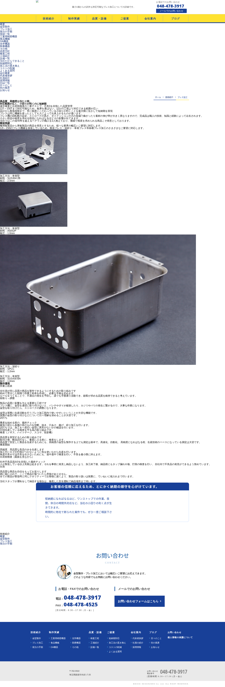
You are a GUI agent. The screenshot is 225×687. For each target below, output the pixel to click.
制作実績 (54, 632)
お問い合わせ (174, 632)
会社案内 (136, 632)
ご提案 (111, 632)
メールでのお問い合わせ (171, 11)
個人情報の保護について (180, 637)
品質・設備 (95, 632)
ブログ (153, 632)
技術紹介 (36, 632)
